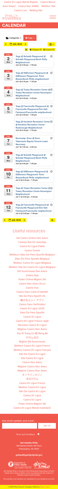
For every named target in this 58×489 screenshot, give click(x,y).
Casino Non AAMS (28, 6)
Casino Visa (32, 287)
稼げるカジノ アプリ (32, 300)
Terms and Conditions (25, 434)
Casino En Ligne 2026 (32, 308)
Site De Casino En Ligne (32, 354)
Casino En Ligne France (32, 383)
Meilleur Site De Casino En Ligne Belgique (32, 267)
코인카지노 (32, 378)
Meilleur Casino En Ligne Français (32, 349)
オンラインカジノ (32, 374)
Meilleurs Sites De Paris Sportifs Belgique (32, 254)
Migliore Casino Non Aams (32, 329)
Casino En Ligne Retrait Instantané (32, 407)
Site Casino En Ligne (32, 358)
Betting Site (36, 10)
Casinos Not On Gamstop (32, 242)
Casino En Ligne (32, 316)
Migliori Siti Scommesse (32, 341)
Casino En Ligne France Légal (32, 320)
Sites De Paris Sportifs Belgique (32, 258)
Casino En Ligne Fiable (32, 246)
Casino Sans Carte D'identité (32, 291)
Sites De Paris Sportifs (32, 312)
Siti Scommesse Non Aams (32, 271)
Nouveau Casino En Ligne (32, 325)
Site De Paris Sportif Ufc (32, 295)
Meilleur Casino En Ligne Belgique (32, 262)
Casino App (32, 275)
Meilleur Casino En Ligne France (32, 345)
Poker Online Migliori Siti (32, 279)
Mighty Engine (45, 487)
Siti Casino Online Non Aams (32, 238)
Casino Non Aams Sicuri (32, 283)
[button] (52, 220)
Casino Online (32, 250)
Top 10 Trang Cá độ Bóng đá (32, 333)
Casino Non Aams (32, 362)
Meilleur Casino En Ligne (32, 387)
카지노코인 (32, 337)
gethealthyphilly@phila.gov (29, 455)
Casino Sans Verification (32, 304)
